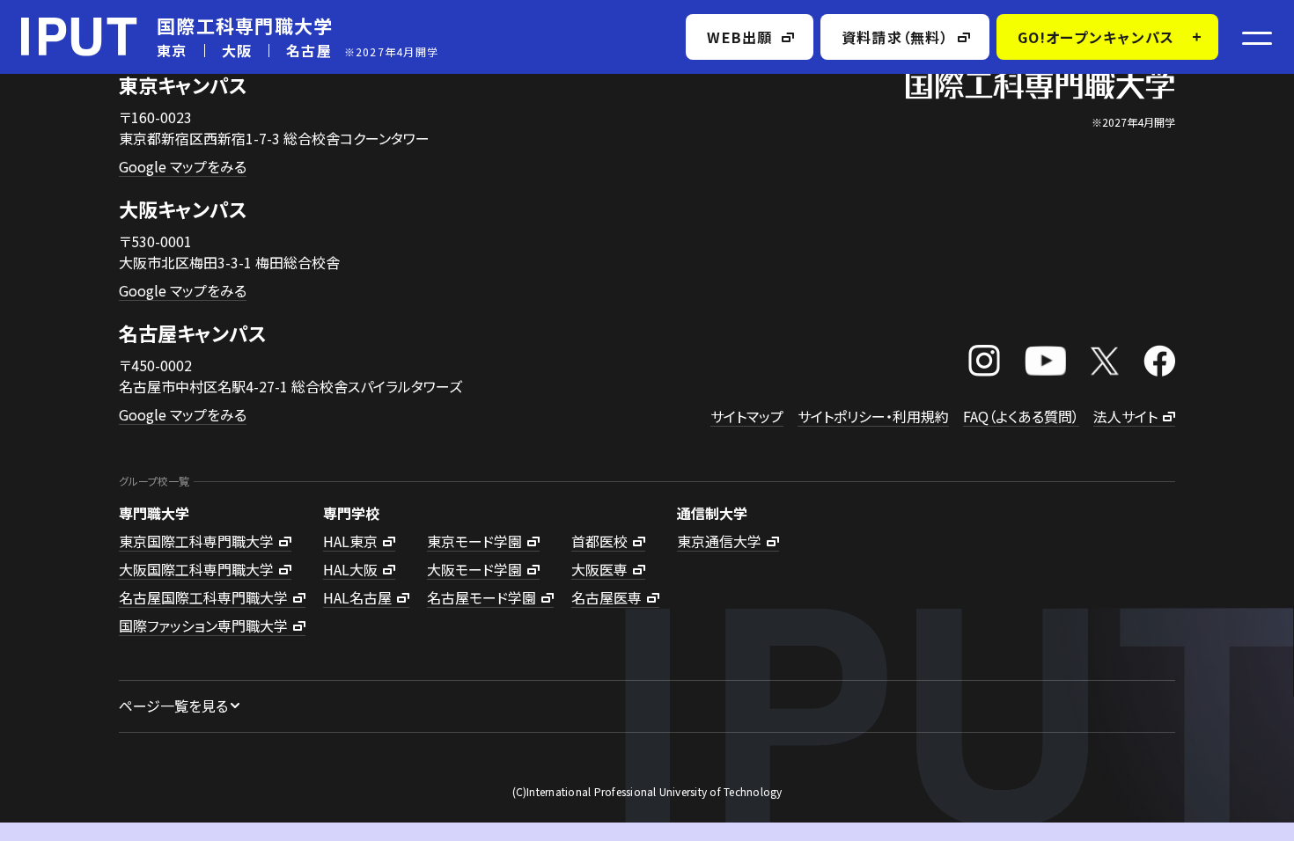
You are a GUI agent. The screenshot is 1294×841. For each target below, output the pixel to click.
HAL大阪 (350, 569)
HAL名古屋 (357, 597)
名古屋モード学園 (481, 597)
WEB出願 (739, 37)
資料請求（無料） (895, 37)
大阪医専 (599, 569)
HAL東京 (350, 541)
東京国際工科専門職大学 (196, 541)
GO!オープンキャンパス (1096, 37)
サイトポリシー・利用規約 (873, 416)
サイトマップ (746, 416)
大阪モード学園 (474, 569)
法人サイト (1125, 416)
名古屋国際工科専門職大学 (203, 597)
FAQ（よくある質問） (1021, 416)
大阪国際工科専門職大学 (196, 569)
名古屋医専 (606, 597)
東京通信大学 (719, 541)
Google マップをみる (182, 166)
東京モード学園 (474, 541)
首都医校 (599, 541)
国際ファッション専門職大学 (203, 625)
